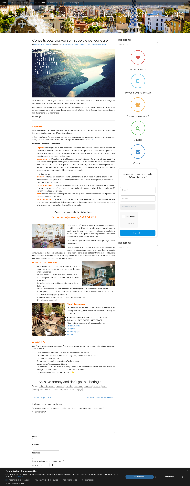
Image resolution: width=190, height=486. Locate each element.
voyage (79, 389)
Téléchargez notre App (138, 92)
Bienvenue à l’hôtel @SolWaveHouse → (101, 397)
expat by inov (38, 389)
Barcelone (60, 386)
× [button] (187, 470)
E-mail (35, 444)
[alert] (95, 477)
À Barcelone (67, 44)
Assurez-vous (137, 69)
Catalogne (88, 386)
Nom (35, 436)
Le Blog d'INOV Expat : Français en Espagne (95, 13)
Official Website (73, 326)
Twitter (70, 334)
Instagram (71, 328)
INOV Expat (74, 3)
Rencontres (40, 3)
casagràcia (78, 386)
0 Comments (102, 44)
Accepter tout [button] (139, 477)
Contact (137, 163)
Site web (36, 453)
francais (47, 389)
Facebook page (73, 331)
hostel (66, 389)
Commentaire (39, 412)
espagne (97, 386)
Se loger (87, 44)
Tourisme (94, 44)
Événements (53, 3)
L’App (64, 3)
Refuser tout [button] (169, 477)
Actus (4, 3)
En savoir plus (18, 477)
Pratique (13, 3)
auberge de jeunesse (47, 386)
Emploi (138, 139)
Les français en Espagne (42, 44)
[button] (63, 483)
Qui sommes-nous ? (138, 116)
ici (92, 140)
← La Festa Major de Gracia (42, 397)
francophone (57, 389)
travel (72, 389)
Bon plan (69, 386)
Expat (104, 386)
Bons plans (26, 3)
